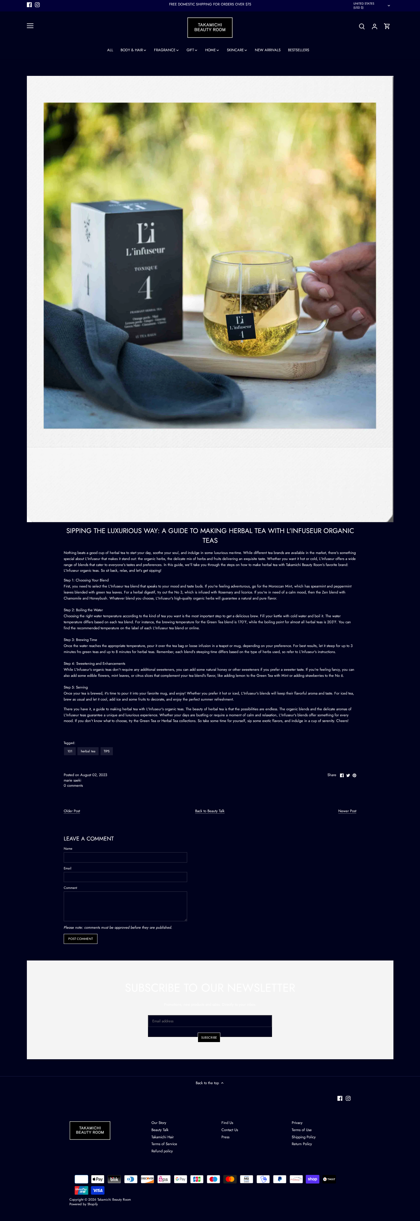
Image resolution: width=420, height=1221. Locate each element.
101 (69, 751)
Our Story (158, 1122)
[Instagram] (37, 4)
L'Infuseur (93, 558)
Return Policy (302, 1144)
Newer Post (347, 811)
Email (67, 868)
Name (68, 849)
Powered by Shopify (83, 1204)
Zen (325, 592)
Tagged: (69, 743)
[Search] (362, 26)
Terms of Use (302, 1130)
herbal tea (88, 751)
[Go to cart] (387, 26)
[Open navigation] (30, 25)
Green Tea (148, 720)
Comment (70, 888)
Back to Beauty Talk (210, 811)
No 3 (178, 592)
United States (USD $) (363, 5)
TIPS (106, 751)
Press (225, 1137)
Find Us (227, 1122)
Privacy (297, 1122)
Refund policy (162, 1151)
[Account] (374, 26)
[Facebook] (29, 4)
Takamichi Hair (162, 1137)
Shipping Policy (304, 1137)
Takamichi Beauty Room (114, 1199)
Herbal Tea (169, 720)
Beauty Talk (160, 1130)
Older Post (72, 811)
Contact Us (229, 1130)
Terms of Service (164, 1144)
